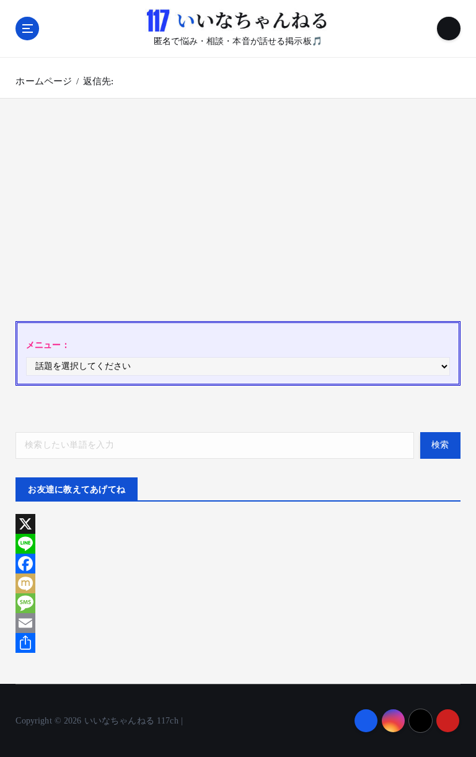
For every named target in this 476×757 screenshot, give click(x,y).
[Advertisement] (237, 216)
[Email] (237, 623)
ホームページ (43, 81)
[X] (237, 524)
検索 (440, 444)
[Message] (237, 603)
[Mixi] (237, 583)
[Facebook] (237, 563)
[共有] (237, 643)
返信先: (98, 81)
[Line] (237, 544)
